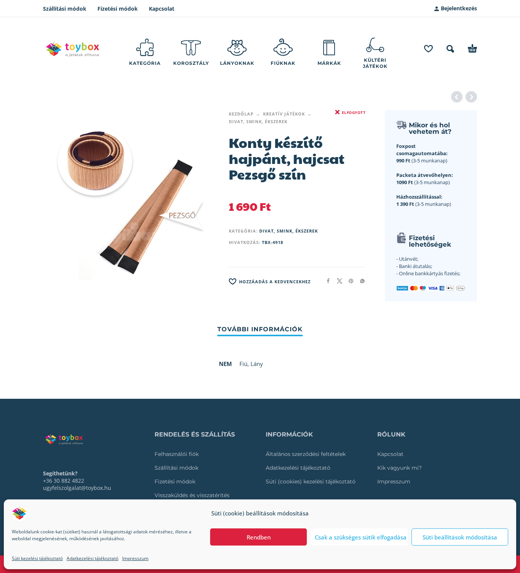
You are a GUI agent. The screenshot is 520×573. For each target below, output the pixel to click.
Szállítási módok (64, 8)
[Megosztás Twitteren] (337, 281)
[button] (450, 49)
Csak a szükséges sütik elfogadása (361, 537)
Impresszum (135, 558)
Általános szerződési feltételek (306, 454)
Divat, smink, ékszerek (258, 121)
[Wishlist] (428, 49)
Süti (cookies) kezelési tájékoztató (311, 481)
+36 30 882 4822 (63, 480)
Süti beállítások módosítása (460, 537)
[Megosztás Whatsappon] (360, 281)
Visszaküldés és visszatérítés (192, 495)
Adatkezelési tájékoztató (92, 558)
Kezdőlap (241, 114)
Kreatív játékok (284, 114)
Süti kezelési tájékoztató (37, 558)
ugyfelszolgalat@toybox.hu (77, 487)
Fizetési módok (117, 8)
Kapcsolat (161, 8)
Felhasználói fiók (177, 454)
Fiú (243, 364)
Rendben (259, 537)
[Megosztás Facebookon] (326, 281)
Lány (256, 364)
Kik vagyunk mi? (399, 467)
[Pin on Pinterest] (348, 281)
